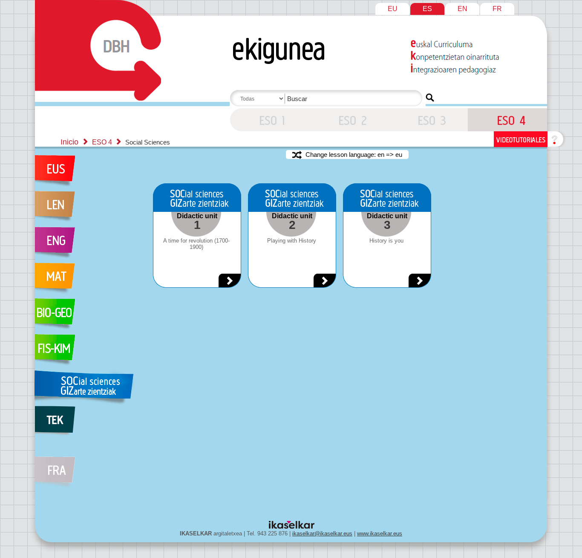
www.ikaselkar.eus (379, 533)
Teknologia (88, 424)
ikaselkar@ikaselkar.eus (322, 533)
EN (462, 8)
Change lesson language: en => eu (353, 154)
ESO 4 (269, 119)
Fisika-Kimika (88, 352)
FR (497, 8)
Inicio (69, 142)
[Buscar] (430, 97)
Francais (88, 467)
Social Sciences (88, 388)
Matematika (88, 280)
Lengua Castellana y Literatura (88, 209)
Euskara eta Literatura (88, 173)
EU (393, 8)
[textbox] (328, 98)
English (88, 245)
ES (427, 8)
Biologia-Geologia (88, 316)
